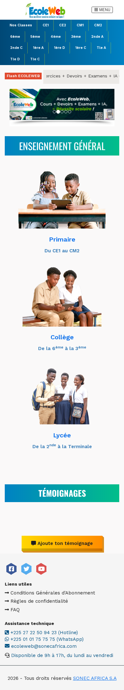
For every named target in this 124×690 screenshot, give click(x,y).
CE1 (46, 25)
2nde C (16, 48)
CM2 (98, 25)
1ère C (80, 48)
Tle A (101, 48)
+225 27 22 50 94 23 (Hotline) (43, 632)
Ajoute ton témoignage (64, 543)
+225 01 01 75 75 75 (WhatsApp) (46, 639)
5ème (35, 37)
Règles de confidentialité (38, 601)
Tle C (35, 59)
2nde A (97, 37)
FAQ (14, 610)
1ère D (59, 48)
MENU (103, 9)
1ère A (38, 48)
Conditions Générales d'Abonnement (52, 593)
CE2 (62, 25)
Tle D (15, 59)
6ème (15, 37)
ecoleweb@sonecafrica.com (44, 646)
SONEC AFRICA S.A (95, 678)
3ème (76, 37)
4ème (56, 37)
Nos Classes (21, 25)
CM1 (80, 25)
